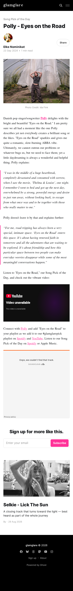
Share (63, 42)
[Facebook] (21, 551)
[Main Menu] (67, 5)
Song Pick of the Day (16, 19)
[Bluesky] (27, 551)
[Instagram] (51, 551)
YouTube (37, 338)
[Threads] (33, 551)
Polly (24, 328)
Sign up (32, 558)
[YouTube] (45, 551)
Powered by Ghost (37, 565)
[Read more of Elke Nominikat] (8, 38)
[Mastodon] (39, 551)
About (43, 558)
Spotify (21, 338)
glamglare (13, 5)
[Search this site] (61, 5)
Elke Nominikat (14, 47)
